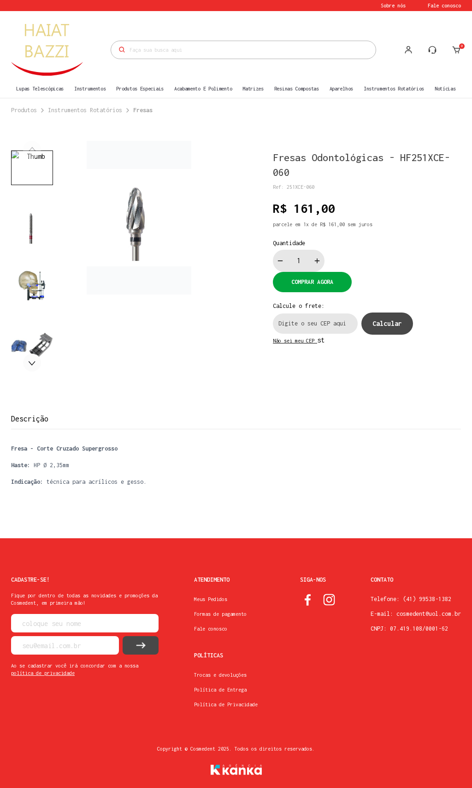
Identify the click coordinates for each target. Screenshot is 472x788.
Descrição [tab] (29, 419)
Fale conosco (444, 5)
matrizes (253, 88)
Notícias (445, 88)
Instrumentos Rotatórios (85, 110)
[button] (32, 363)
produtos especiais (140, 88)
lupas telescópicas (40, 88)
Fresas (143, 110)
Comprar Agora (312, 281)
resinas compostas (296, 88)
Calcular (387, 323)
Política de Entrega (220, 689)
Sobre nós (393, 5)
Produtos (24, 110)
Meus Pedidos (210, 599)
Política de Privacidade (226, 704)
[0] (456, 49)
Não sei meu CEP (295, 340)
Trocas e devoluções (220, 675)
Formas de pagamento (220, 614)
